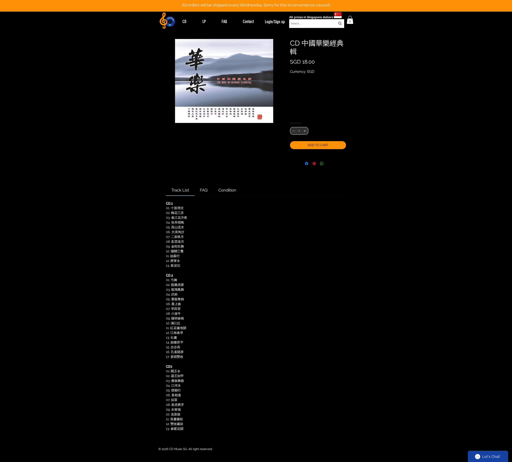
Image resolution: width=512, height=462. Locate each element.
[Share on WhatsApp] (321, 163)
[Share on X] (329, 163)
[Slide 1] (256, 1)
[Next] (489, 6)
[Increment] (305, 130)
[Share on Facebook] (306, 163)
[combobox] (316, 23)
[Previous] (22, 6)
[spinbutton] (299, 130)
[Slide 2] (259, 1)
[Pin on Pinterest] (314, 163)
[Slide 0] (252, 1)
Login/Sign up (275, 21)
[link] (180, 190)
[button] (350, 20)
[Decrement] (293, 130)
